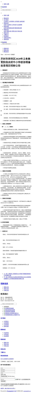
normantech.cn (27, 391)
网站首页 (6, 18)
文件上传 (3, 374)
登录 (5, 4)
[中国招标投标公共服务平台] (12, 314)
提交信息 (3, 381)
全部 (5, 24)
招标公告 (6, 50)
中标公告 (6, 290)
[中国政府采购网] (9, 308)
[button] (22, 379)
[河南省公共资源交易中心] (11, 313)
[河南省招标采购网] (9, 310)
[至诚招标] (16, 7)
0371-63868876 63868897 (7, 358)
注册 (8, 4)
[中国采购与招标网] (9, 311)
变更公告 (6, 288)
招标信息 (6, 48)
